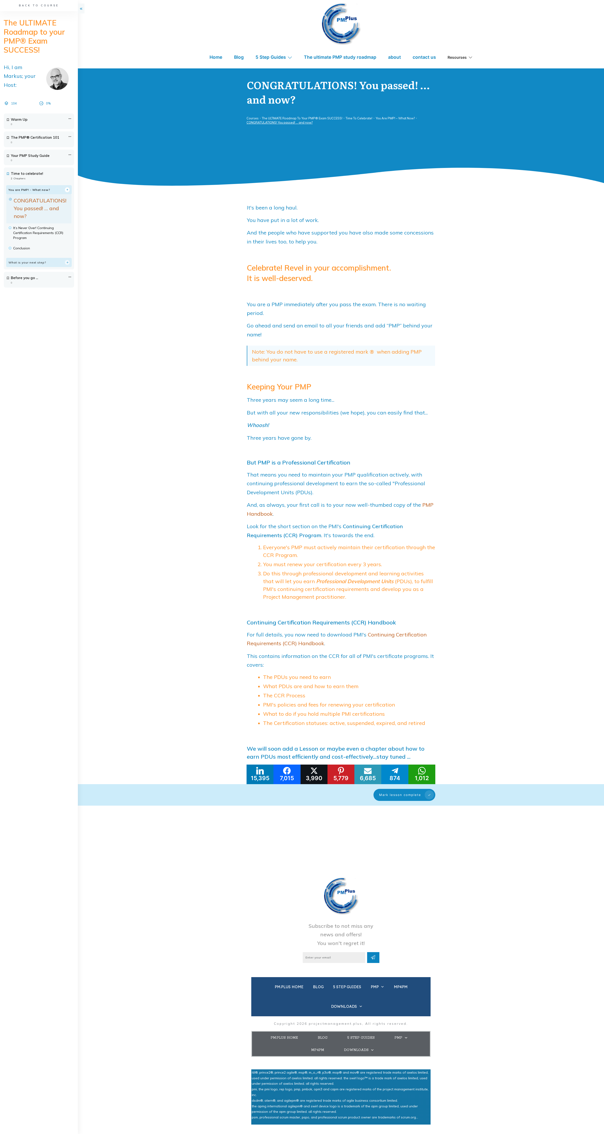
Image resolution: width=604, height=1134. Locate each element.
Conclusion (21, 248)
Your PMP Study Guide (30, 155)
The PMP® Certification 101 (35, 137)
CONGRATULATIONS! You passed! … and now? (40, 208)
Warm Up (19, 119)
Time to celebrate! (27, 173)
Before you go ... (24, 278)
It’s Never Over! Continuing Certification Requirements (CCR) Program (38, 233)
